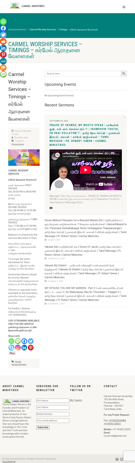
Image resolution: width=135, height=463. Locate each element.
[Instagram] (18, 348)
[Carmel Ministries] (36, 5)
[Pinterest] (31, 348)
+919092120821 (112, 423)
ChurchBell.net (8, 462)
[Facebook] (24, 341)
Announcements (18, 144)
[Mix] (3, 67)
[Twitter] (31, 341)
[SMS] (18, 341)
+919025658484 (117, 420)
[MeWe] (3, 61)
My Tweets (76, 400)
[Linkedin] (24, 348)
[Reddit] (3, 41)
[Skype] (11, 348)
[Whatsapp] (11, 341)
